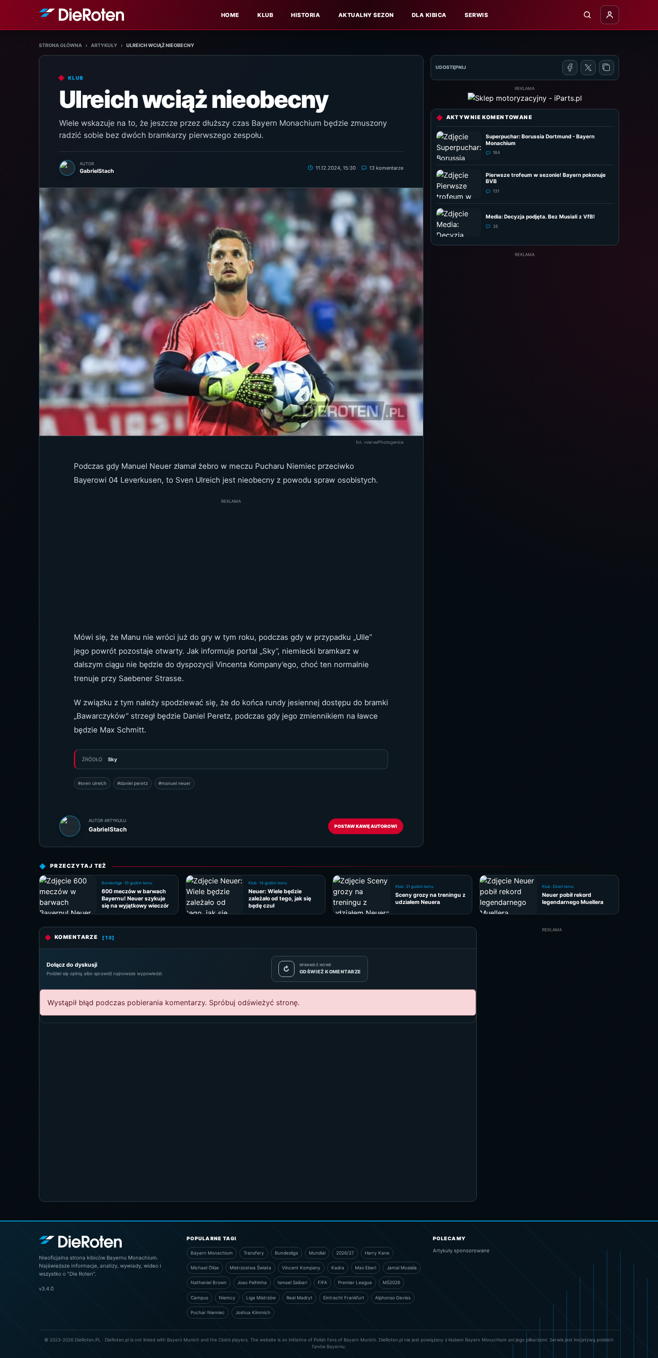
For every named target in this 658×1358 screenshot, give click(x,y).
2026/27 (345, 1252)
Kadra (337, 1267)
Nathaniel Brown (208, 1282)
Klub (265, 15)
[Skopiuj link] (606, 67)
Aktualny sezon (366, 15)
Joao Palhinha (252, 1282)
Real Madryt (299, 1297)
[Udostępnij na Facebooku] (569, 67)
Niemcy (227, 1297)
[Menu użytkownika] (609, 14)
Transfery (254, 1252)
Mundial (317, 1252)
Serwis (476, 15)
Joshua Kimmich (252, 1312)
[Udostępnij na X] (588, 67)
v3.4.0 (46, 1288)
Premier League (355, 1282)
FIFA (322, 1282)
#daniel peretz (132, 783)
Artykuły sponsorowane (461, 1250)
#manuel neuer (174, 783)
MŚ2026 (391, 1282)
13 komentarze (386, 168)
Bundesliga (286, 1252)
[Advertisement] (231, 567)
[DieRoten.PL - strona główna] (81, 14)
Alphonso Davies (392, 1297)
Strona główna (60, 45)
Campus (199, 1297)
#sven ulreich (92, 783)
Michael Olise (205, 1267)
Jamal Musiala (402, 1267)
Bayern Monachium (212, 1252)
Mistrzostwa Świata (250, 1267)
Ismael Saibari (292, 1282)
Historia (305, 15)
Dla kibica (429, 15)
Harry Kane (377, 1252)
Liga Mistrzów (261, 1297)
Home (230, 15)
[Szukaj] (587, 14)
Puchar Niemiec (208, 1312)
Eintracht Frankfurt (343, 1297)
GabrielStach (108, 829)
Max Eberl (365, 1267)
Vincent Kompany (301, 1267)
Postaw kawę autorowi (365, 826)
